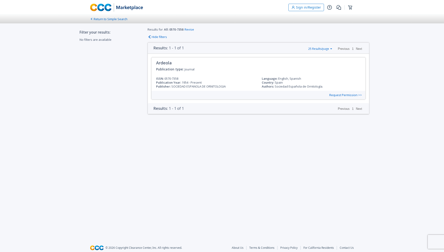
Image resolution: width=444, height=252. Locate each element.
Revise (189, 29)
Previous (344, 48)
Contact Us (347, 248)
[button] (329, 7)
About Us (238, 248)
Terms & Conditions (261, 248)
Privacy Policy (289, 248)
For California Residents (318, 248)
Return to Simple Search (110, 19)
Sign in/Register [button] (308, 7)
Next (359, 48)
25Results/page (318, 49)
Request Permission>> (345, 95)
